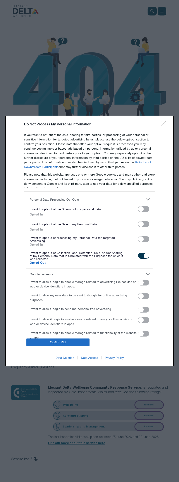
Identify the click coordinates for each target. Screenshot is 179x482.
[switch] (143, 209)
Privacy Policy (114, 357)
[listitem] (89, 199)
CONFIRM (58, 342)
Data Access (89, 357)
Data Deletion (64, 357)
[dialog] (89, 241)
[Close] (165, 124)
